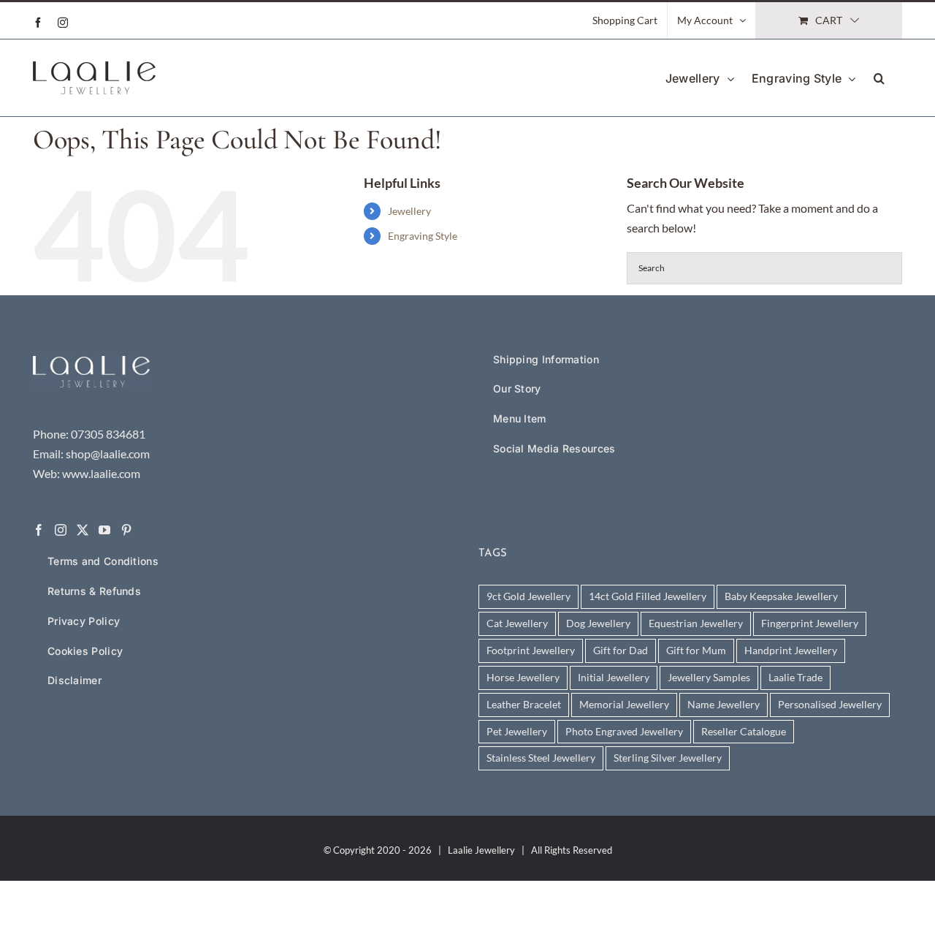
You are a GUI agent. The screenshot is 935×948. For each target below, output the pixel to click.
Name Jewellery (723, 704)
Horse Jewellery (523, 677)
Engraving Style (422, 236)
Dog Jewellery (598, 623)
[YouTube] (104, 530)
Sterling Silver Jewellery (668, 757)
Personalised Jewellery (830, 704)
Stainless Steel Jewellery (540, 757)
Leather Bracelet (523, 704)
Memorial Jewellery (624, 704)
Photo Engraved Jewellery (624, 731)
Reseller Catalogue (743, 731)
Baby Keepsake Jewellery (781, 596)
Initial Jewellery (613, 677)
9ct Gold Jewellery (528, 596)
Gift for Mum (696, 650)
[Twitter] (82, 530)
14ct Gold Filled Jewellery (647, 596)
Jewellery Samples (709, 677)
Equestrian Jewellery (696, 623)
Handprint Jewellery (790, 650)
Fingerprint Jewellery (809, 623)
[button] (879, 77)
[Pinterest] (126, 530)
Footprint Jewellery (530, 650)
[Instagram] (60, 530)
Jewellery (409, 211)
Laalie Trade (795, 677)
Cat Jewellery (517, 623)
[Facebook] (39, 530)
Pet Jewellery (516, 731)
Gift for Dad (620, 650)
